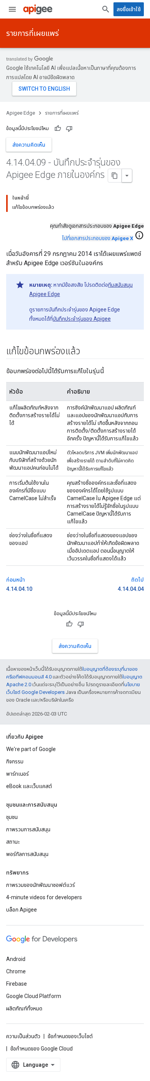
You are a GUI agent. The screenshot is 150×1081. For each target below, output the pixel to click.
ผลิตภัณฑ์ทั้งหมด (24, 1008)
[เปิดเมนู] (12, 9)
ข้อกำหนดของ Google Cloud (41, 1048)
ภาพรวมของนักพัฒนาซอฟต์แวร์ (40, 885)
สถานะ (13, 842)
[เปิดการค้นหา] (105, 9)
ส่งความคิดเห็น (28, 145)
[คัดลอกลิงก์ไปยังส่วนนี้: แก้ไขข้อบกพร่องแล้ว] (87, 352)
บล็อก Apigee (21, 910)
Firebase (16, 984)
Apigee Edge (20, 113)
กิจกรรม (14, 761)
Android (15, 959)
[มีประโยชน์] (57, 128)
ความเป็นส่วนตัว (23, 1036)
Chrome (16, 971)
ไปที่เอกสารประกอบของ (97, 238)
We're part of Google (31, 749)
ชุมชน (12, 817)
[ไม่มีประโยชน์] (69, 128)
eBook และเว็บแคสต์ (29, 786)
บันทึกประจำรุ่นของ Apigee (82, 319)
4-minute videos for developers (44, 897)
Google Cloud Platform (33, 996)
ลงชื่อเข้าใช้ (129, 9)
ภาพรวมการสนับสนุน (28, 829)
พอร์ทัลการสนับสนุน (27, 854)
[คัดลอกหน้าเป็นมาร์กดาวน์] (115, 175)
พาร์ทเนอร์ (17, 774)
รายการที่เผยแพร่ (32, 33)
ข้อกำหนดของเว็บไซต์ (70, 1036)
